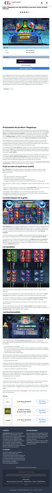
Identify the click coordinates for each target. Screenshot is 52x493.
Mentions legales (13, 490)
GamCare (34, 481)
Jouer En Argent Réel (26, 68)
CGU (31, 490)
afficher (11, 88)
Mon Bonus (42, 401)
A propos (40, 490)
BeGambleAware (41, 481)
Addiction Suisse (28, 481)
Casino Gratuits (32, 467)
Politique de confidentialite (23, 490)
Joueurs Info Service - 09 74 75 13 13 (15, 481)
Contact (35, 490)
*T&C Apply (24, 413)
